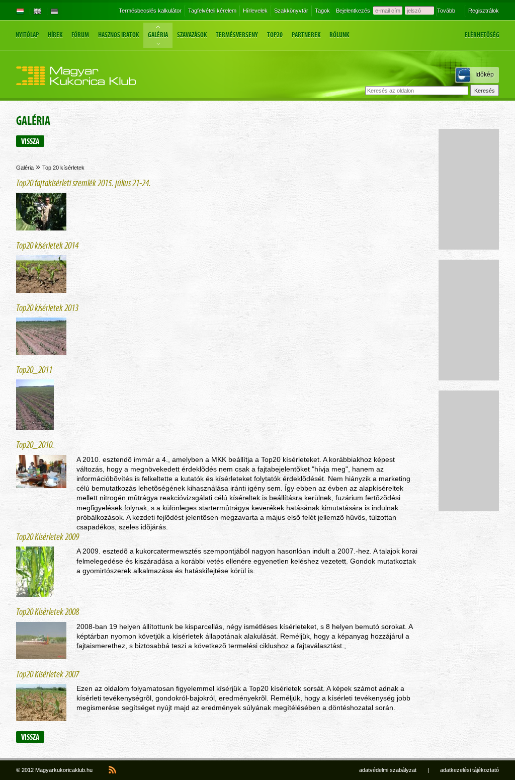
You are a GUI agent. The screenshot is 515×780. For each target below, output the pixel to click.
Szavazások (192, 35)
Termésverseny (237, 35)
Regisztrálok (483, 11)
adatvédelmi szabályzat (387, 770)
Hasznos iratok (118, 35)
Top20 (275, 35)
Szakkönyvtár (291, 11)
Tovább (446, 11)
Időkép (484, 74)
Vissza (30, 141)
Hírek (55, 35)
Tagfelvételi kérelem (212, 11)
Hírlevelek (255, 11)
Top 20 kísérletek (63, 168)
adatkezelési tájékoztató (469, 770)
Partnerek (306, 35)
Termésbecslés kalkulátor (150, 11)
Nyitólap (27, 35)
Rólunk (339, 35)
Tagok (322, 11)
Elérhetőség (482, 35)
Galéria (158, 35)
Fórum (80, 35)
